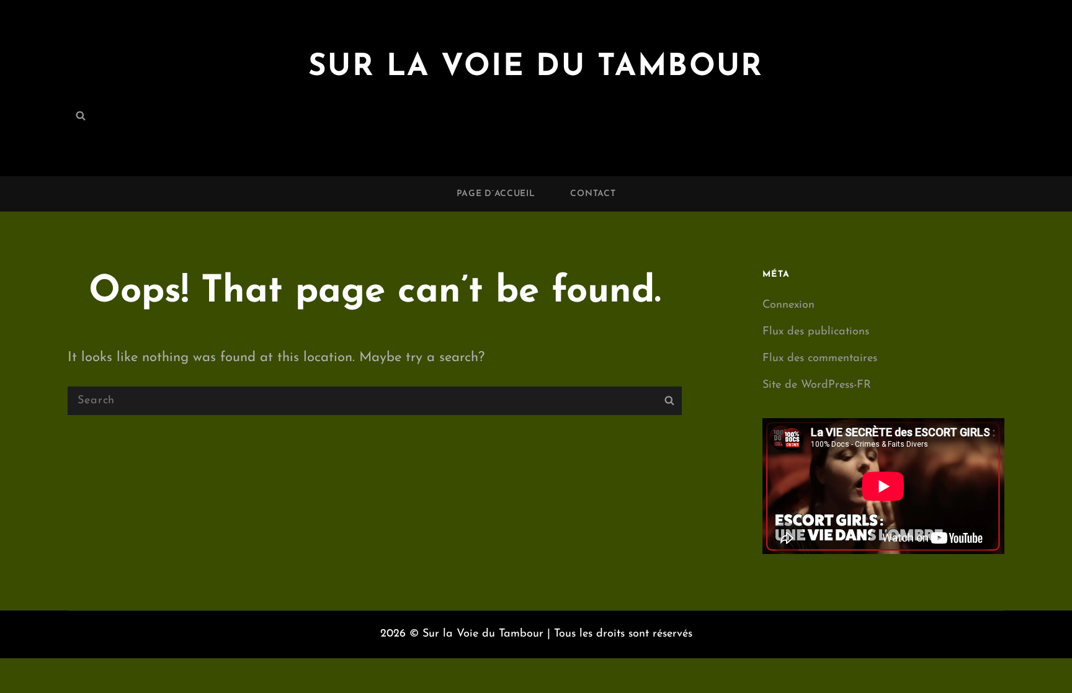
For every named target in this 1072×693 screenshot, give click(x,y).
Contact (592, 194)
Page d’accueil (496, 194)
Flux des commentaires (819, 358)
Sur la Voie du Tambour (536, 67)
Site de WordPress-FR (816, 385)
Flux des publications (815, 332)
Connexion (788, 305)
